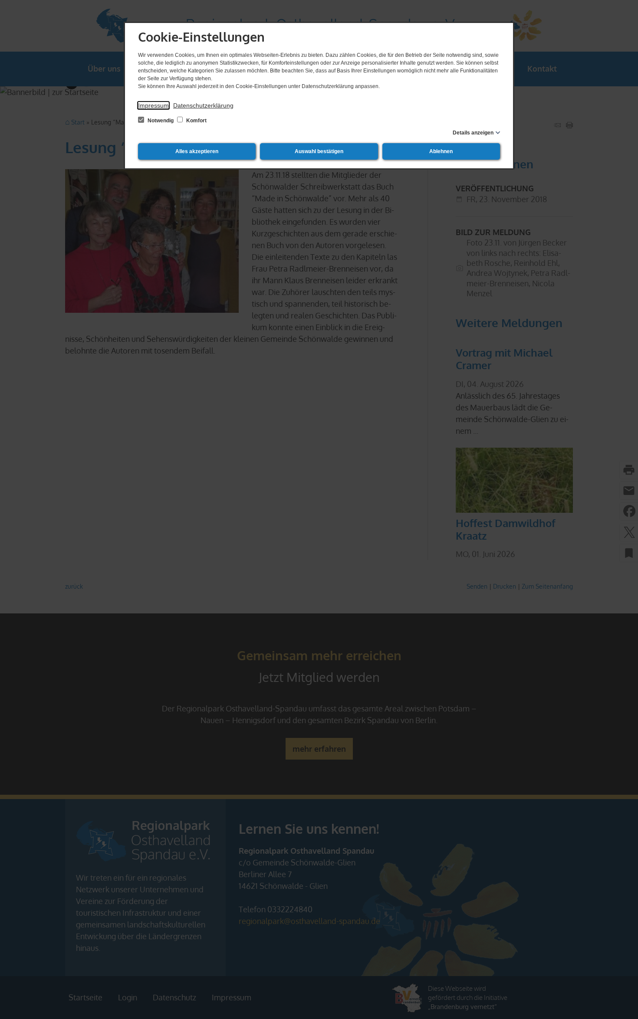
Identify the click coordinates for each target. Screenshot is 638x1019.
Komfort (196, 121)
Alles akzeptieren (196, 151)
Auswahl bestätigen (319, 151)
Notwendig (160, 121)
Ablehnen (441, 151)
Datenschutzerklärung (203, 105)
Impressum (153, 105)
